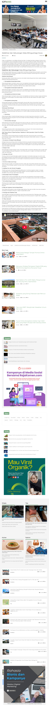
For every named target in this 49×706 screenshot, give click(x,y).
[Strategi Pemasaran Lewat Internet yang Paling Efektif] (7, 443)
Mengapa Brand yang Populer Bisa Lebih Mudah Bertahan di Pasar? (22, 454)
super (12, 245)
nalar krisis (41, 245)
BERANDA (5, 49)
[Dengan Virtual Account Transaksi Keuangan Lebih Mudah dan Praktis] (7, 342)
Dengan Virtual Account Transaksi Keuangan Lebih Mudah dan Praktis (22, 341)
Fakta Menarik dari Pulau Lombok (9, 526)
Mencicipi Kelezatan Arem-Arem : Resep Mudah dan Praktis (12, 558)
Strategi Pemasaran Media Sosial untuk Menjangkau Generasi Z (36, 530)
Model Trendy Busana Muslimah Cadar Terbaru (34, 564)
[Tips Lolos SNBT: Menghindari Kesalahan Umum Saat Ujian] (8, 310)
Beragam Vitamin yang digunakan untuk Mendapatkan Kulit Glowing (22, 435)
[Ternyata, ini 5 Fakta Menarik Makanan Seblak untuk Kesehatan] (7, 350)
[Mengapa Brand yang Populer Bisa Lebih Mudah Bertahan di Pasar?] (7, 455)
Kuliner (27, 417)
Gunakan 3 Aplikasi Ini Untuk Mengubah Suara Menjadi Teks (20, 446)
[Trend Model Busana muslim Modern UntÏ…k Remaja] (7, 361)
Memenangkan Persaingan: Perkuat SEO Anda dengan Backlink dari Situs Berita (28, 649)
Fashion (11, 420)
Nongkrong (7, 417)
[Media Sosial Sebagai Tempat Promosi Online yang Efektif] (8, 254)
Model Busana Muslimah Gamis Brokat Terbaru (17, 345)
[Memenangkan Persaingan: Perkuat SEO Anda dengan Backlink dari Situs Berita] (7, 651)
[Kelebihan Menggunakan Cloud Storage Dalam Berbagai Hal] (7, 661)
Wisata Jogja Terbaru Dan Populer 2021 (10, 524)
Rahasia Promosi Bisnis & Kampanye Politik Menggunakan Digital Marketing (24, 703)
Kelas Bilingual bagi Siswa (27, 70)
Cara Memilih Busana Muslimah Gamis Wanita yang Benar (35, 562)
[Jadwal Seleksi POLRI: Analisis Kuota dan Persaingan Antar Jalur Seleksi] (7, 572)
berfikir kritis (34, 245)
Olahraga (16, 420)
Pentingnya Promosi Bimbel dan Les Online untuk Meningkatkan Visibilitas (27, 630)
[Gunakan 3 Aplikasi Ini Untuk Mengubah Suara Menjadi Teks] (7, 447)
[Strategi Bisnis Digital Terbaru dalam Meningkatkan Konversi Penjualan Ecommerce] (7, 602)
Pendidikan (18, 311)
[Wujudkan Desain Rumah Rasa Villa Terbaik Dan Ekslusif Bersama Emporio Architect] (7, 641)
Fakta (24, 420)
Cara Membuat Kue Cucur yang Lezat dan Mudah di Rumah (12, 562)
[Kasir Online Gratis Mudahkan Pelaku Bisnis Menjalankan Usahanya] (7, 355)
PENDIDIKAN (12, 49)
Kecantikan (18, 297)
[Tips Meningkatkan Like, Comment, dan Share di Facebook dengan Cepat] (7, 451)
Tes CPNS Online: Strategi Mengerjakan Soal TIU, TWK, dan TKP (24, 579)
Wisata (18, 417)
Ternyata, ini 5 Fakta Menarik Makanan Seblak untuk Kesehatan (21, 349)
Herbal (23, 417)
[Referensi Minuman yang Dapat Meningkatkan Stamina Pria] (7, 439)
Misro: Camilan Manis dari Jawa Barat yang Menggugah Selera (10, 555)
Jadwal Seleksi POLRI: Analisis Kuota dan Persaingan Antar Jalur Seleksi (26, 569)
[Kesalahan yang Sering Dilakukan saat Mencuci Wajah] (8, 295)
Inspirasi (17, 256)
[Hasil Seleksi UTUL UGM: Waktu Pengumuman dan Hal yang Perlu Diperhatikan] (8, 283)
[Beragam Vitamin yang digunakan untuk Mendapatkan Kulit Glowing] (7, 435)
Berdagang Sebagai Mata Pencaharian (16, 357)
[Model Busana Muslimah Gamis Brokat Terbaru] (7, 346)
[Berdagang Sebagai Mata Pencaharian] (7, 357)
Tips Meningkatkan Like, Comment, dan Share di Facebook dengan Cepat (23, 450)
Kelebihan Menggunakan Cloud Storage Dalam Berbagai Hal (23, 660)
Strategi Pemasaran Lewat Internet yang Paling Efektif (19, 442)
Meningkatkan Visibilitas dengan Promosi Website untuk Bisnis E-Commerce (35, 527)
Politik (32, 417)
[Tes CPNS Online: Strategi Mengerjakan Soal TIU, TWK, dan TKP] (7, 581)
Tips (16, 270)
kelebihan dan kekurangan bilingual (22, 245)
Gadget (36, 417)
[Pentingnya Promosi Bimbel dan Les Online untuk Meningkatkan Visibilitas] (7, 631)
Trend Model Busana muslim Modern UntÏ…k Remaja (19, 361)
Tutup (43, 665)
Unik (21, 420)
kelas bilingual (6, 245)
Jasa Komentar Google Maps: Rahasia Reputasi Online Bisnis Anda (35, 533)
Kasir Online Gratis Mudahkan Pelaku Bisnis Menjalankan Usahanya (21, 353)
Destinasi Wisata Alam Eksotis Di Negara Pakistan (12, 522)
